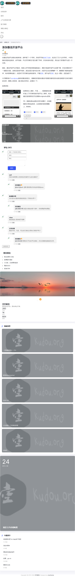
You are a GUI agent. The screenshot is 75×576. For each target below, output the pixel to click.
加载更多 (5, 246)
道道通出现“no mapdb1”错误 (12, 539)
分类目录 (4, 11)
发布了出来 (47, 57)
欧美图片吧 (12, 196)
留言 (2, 16)
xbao (11, 217)
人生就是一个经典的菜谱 (10, 425)
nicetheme (51, 575)
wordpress (14, 78)
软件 (44, 112)
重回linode (6, 565)
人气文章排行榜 (6, 20)
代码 (41, 73)
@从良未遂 (18, 241)
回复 (13, 180)
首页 (2, 7)
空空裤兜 (18, 185)
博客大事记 (4, 28)
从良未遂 (12, 228)
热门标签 (4, 24)
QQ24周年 (6, 545)
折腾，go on (7, 558)
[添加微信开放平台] (11, 103)
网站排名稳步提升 (8, 552)
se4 (10, 175)
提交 (11, 168)
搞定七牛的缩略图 (10, 527)
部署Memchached (8, 375)
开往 (2, 33)
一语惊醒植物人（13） (10, 350)
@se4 (17, 187)
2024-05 (6, 400)
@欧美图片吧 (19, 208)
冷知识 (5, 450)
